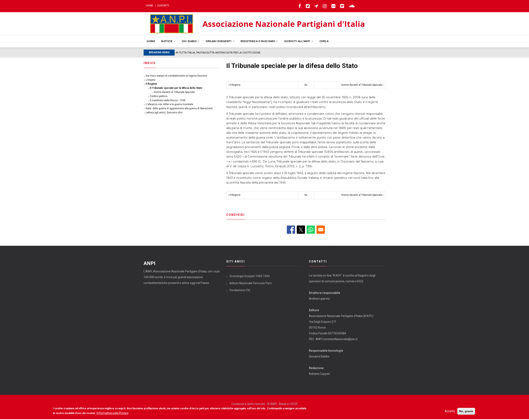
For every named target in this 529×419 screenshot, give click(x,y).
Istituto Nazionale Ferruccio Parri (251, 283)
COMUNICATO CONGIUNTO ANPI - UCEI (202, 52)
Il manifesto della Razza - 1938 (167, 100)
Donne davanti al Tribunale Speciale (362, 84)
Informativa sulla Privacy (113, 413)
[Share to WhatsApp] (311, 230)
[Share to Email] (321, 230)
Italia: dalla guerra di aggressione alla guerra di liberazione (179, 108)
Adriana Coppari (319, 373)
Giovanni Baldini (319, 356)
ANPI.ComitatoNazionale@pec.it (336, 339)
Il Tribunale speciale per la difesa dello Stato (176, 88)
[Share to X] (301, 230)
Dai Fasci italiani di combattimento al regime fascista (176, 75)
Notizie (167, 41)
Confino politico (158, 96)
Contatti (163, 5)
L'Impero (150, 79)
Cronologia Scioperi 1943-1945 (250, 276)
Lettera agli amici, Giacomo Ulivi (164, 112)
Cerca (324, 41)
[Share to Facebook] (291, 230)
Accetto (450, 411)
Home (149, 5)
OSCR (294, 404)
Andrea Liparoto (319, 298)
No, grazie (466, 411)
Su (305, 84)
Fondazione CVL (240, 290)
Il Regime (234, 84)
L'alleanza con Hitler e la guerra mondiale (169, 104)
